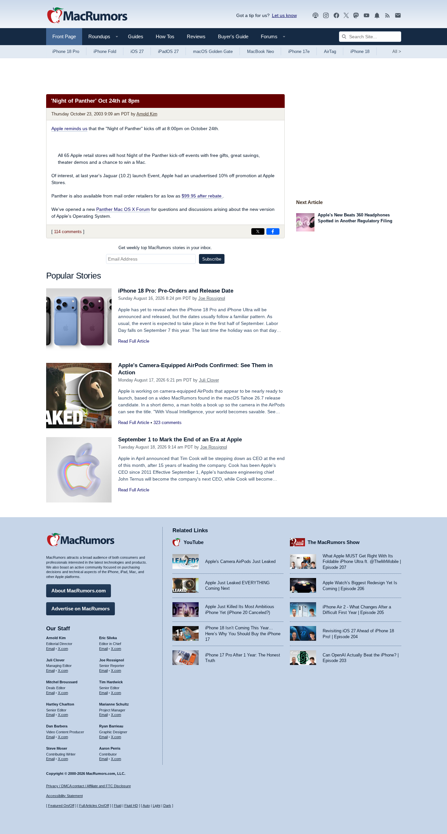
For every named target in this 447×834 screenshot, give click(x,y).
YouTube (194, 542)
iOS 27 (137, 51)
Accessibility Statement (64, 796)
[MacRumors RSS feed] (387, 15)
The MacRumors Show (334, 542)
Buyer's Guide (233, 36)
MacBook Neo (260, 51)
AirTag (330, 51)
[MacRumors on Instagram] (326, 15)
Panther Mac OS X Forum (123, 209)
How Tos (165, 36)
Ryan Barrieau (111, 726)
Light (156, 806)
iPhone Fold (105, 51)
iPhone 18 (359, 51)
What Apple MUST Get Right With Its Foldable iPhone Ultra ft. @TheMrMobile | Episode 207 (362, 561)
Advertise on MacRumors (80, 608)
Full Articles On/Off (94, 806)
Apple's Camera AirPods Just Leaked (240, 561)
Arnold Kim (146, 113)
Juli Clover (209, 380)
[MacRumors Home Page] (87, 15)
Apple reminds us (69, 128)
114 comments (68, 231)
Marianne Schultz (114, 704)
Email (50, 649)
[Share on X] (257, 231)
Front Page (64, 36)
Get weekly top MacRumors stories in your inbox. (165, 247)
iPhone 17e (299, 51)
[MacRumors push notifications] (377, 15)
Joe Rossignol (211, 298)
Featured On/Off (61, 806)
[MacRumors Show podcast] (315, 15)
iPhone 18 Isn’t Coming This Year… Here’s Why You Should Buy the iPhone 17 (242, 633)
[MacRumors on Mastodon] (356, 15)
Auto (146, 806)
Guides (135, 36)
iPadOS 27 (168, 51)
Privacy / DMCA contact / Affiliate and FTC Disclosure (88, 786)
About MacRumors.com (78, 590)
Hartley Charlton (60, 704)
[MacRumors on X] (346, 15)
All (396, 51)
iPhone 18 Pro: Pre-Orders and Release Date (175, 291)
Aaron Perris (109, 748)
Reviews (196, 36)
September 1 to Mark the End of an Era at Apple (180, 439)
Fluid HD (131, 806)
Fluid (117, 806)
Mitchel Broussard (62, 682)
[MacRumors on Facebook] (336, 15)
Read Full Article (133, 341)
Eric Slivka (108, 638)
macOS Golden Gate (213, 51)
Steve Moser (56, 748)
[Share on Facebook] (272, 231)
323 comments (167, 422)
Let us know (284, 15)
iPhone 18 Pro (65, 51)
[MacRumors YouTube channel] (366, 15)
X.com (63, 649)
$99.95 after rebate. (202, 195)
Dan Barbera (56, 726)
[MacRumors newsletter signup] (398, 15)
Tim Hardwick (111, 682)
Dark (167, 806)
